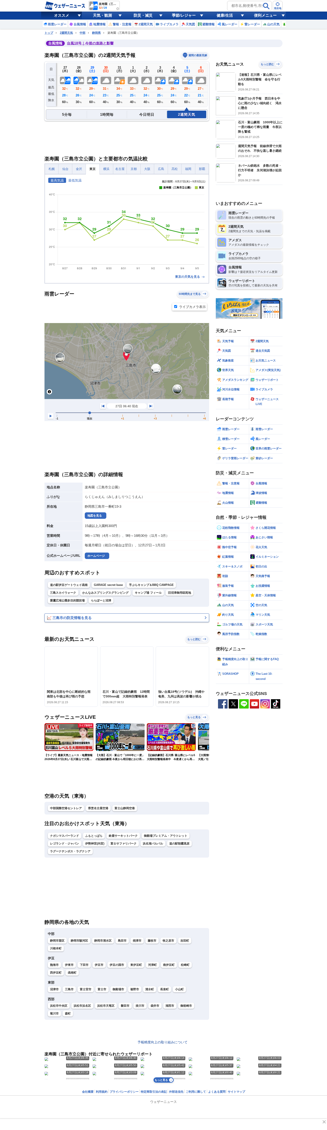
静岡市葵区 (57, 940)
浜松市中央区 (58, 1005)
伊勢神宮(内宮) (94, 843)
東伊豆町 (136, 964)
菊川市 (54, 1013)
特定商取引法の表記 (154, 1091)
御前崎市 (186, 1005)
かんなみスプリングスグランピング (105, 592)
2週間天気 (66, 32)
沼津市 (54, 989)
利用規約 (101, 1091)
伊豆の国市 (117, 964)
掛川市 (140, 1005)
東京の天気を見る (188, 276)
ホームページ (96, 555)
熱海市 (54, 964)
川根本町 (56, 948)
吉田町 (184, 940)
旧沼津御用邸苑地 (179, 592)
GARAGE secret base (108, 585)
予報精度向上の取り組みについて (162, 1042)
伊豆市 (99, 964)
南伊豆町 (169, 964)
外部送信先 (176, 1091)
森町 (68, 1013)
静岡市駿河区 (79, 940)
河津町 (152, 964)
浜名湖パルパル (153, 843)
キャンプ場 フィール (148, 592)
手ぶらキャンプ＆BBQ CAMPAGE (151, 585)
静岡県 (96, 32)
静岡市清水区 (103, 940)
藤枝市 (152, 940)
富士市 (102, 989)
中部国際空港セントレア (66, 808)
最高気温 (57, 180)
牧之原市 (168, 940)
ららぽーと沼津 (101, 600)
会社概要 (88, 1091)
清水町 (149, 989)
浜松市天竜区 (106, 1005)
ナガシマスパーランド (64, 835)
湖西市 (170, 1005)
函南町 (72, 972)
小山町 (179, 989)
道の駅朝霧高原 (179, 843)
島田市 (122, 940)
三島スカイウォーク (63, 592)
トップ (48, 32)
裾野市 (134, 989)
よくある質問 (217, 1091)
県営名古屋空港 (98, 808)
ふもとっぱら (94, 835)
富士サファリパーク (124, 843)
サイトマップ (236, 1091)
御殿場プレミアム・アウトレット (165, 835)
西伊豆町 (56, 972)
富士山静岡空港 (125, 808)
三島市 (69, 989)
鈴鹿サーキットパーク (123, 835)
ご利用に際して (196, 1091)
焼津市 (137, 940)
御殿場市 (118, 989)
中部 (82, 32)
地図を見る (94, 515)
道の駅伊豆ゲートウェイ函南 (69, 585)
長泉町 (164, 989)
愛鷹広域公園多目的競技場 (67, 600)
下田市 (84, 964)
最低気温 (75, 180)
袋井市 (155, 1005)
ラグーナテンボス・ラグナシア (70, 851)
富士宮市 (85, 989)
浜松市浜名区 (82, 1005)
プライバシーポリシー (124, 1091)
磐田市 (125, 1005)
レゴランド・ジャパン (64, 843)
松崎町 (185, 964)
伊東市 (69, 964)
